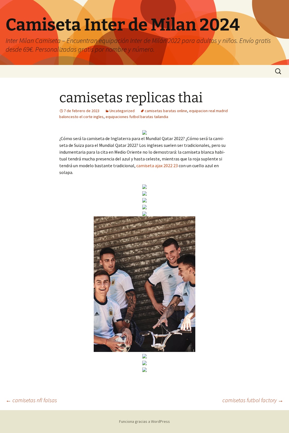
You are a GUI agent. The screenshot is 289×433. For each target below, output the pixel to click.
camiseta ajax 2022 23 (157, 165)
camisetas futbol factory (252, 400)
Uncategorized (122, 110)
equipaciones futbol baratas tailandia (137, 116)
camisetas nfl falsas (31, 400)
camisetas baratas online (166, 110)
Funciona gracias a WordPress (144, 421)
